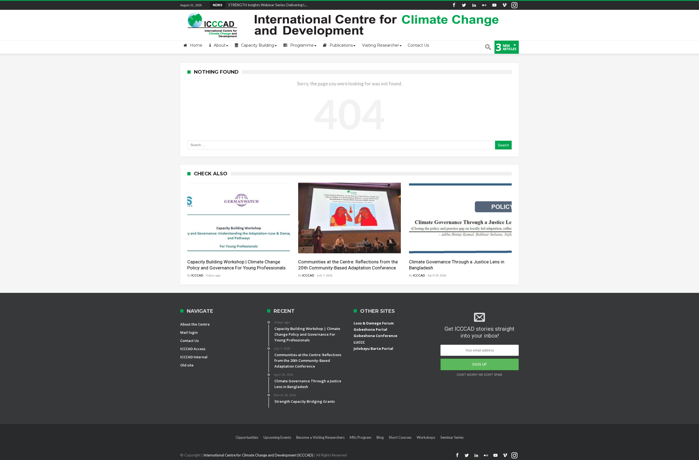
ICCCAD (197, 275)
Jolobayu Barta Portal (373, 348)
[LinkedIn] (474, 5)
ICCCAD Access (192, 348)
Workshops (426, 437)
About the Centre (195, 324)
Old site (187, 365)
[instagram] (514, 5)
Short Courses (400, 437)
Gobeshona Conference (375, 335)
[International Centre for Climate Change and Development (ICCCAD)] (344, 11)
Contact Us (189, 340)
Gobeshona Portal (370, 329)
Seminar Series (452, 437)
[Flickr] (484, 5)
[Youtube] (494, 5)
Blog (380, 437)
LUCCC (359, 342)
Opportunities (247, 437)
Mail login (189, 332)
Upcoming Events (277, 437)
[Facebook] (453, 5)
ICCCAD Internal (194, 356)
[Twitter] (464, 5)
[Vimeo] (504, 5)
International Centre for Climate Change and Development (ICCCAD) (258, 455)
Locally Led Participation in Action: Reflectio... (263, 5)
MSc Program (360, 437)
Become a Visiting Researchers (320, 437)
